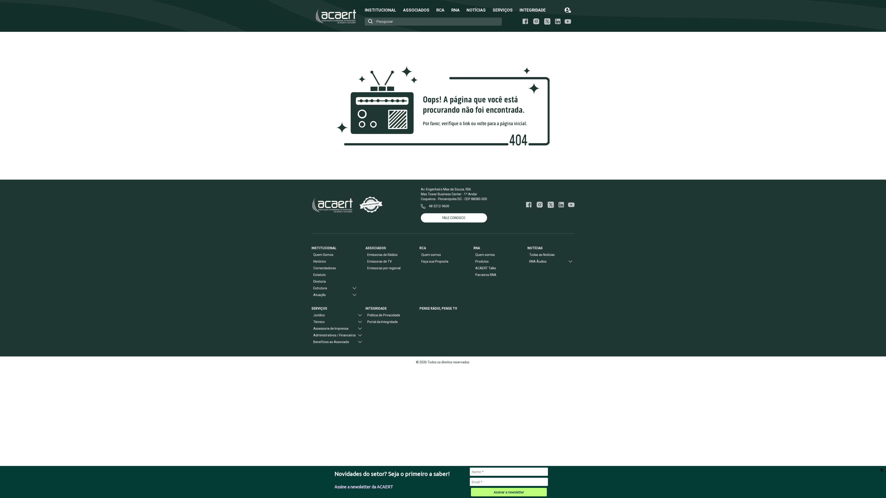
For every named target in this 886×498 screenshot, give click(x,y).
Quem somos (431, 255)
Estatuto (319, 275)
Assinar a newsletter (509, 492)
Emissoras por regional (384, 268)
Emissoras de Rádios (382, 255)
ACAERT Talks (485, 268)
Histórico (319, 261)
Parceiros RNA (485, 275)
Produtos (482, 261)
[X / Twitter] (547, 21)
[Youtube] (568, 21)
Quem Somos (323, 255)
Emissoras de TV (379, 261)
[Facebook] (525, 21)
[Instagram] (536, 21)
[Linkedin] (558, 21)
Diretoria (319, 281)
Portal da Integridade (382, 322)
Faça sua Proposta (434, 261)
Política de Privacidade (383, 315)
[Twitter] (550, 204)
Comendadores (324, 268)
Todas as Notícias (542, 255)
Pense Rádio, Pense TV (438, 308)
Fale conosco (453, 218)
